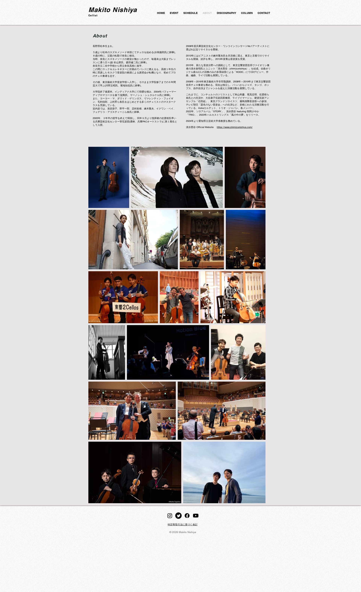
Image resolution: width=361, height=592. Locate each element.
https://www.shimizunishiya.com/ (235, 127)
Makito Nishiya (112, 10)
